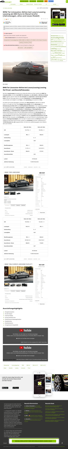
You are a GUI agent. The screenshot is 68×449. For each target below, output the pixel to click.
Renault (63, 55)
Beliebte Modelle (30, 4)
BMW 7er (24, 40)
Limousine (26, 42)
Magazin (5, 443)
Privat (30, 42)
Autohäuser (40, 1)
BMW (20, 40)
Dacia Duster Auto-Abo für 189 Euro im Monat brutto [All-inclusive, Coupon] (33, 420)
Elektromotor (58, 41)
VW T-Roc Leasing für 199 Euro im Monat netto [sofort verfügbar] (53, 409)
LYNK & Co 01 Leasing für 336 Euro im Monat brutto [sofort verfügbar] (54, 412)
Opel (53, 53)
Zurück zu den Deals (8, 8)
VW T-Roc (53, 60)
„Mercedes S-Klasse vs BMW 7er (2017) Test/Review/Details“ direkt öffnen (31, 359)
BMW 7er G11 (29, 40)
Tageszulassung (58, 57)
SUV (54, 57)
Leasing (21, 42)
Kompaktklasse (62, 46)
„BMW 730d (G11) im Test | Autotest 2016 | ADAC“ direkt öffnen (34, 342)
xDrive (59, 60)
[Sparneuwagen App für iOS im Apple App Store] (55, 25)
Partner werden (24, 1)
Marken (21, 4)
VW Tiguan (56, 60)
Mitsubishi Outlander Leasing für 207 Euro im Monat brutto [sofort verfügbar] (33, 407)
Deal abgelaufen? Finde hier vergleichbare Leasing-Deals (35, 441)
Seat (52, 57)
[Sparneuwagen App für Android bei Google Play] (62, 25)
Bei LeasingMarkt (29, 47)
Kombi (56, 46)
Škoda (61, 60)
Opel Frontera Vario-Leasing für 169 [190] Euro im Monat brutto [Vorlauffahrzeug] (55, 415)
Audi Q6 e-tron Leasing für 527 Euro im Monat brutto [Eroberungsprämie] (54, 418)
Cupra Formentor (63, 39)
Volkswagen (54, 59)
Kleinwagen (53, 46)
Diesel (40, 40)
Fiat (62, 41)
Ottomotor (58, 53)
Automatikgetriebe (14, 40)
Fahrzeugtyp (13, 4)
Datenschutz (62, 446)
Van (61, 57)
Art (46, 4)
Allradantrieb (7, 40)
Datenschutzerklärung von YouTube (30, 335)
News (46, 1)
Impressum (58, 446)
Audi (59, 35)
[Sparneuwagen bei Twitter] (62, 443)
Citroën (54, 39)
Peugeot (63, 53)
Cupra (59, 39)
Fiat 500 (64, 41)
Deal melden (33, 1)
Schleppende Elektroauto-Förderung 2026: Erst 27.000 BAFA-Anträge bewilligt (33, 412)
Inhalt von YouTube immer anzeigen (25, 338)
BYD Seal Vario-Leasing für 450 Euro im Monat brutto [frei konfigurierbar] (53, 406)
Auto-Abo (61, 35)
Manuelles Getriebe (56, 51)
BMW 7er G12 (35, 40)
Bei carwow (21, 47)
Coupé (57, 39)
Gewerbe (45, 40)
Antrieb (54, 4)
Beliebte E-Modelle (38, 4)
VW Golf (61, 59)
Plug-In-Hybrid (54, 55)
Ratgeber (51, 1)
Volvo (58, 59)
